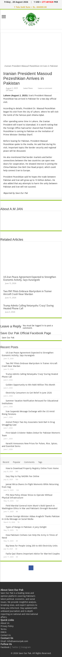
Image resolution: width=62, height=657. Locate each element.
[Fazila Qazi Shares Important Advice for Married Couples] (3, 553)
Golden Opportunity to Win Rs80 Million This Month (30, 385)
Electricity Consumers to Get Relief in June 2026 (29, 393)
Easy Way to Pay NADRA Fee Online (22, 476)
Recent (6, 462)
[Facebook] (31, 567)
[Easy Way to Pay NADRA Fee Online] (3, 476)
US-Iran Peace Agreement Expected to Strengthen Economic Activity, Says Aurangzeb (29, 278)
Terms (3, 629)
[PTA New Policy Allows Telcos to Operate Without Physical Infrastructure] (3, 495)
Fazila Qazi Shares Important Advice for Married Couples (33, 553)
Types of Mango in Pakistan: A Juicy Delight (26, 527)
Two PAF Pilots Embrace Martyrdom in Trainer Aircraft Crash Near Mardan (27, 293)
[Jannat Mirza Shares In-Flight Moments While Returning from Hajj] (3, 484)
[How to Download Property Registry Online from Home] (3, 468)
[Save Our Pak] (31, 18)
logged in (39, 325)
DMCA (3, 632)
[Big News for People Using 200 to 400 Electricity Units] (3, 545)
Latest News (28, 88)
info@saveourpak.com (17, 641)
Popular (16, 462)
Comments (29, 462)
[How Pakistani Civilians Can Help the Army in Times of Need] (3, 535)
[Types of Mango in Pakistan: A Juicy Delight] (3, 527)
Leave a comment (45, 88)
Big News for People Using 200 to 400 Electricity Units (31, 546)
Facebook (5, 647)
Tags (40, 462)
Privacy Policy (7, 626)
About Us (5, 623)
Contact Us (6, 635)
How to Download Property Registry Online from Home (32, 468)
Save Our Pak (8, 337)
